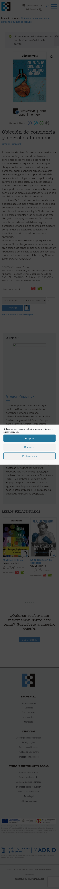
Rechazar (29, 447)
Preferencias (29, 456)
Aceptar (29, 438)
